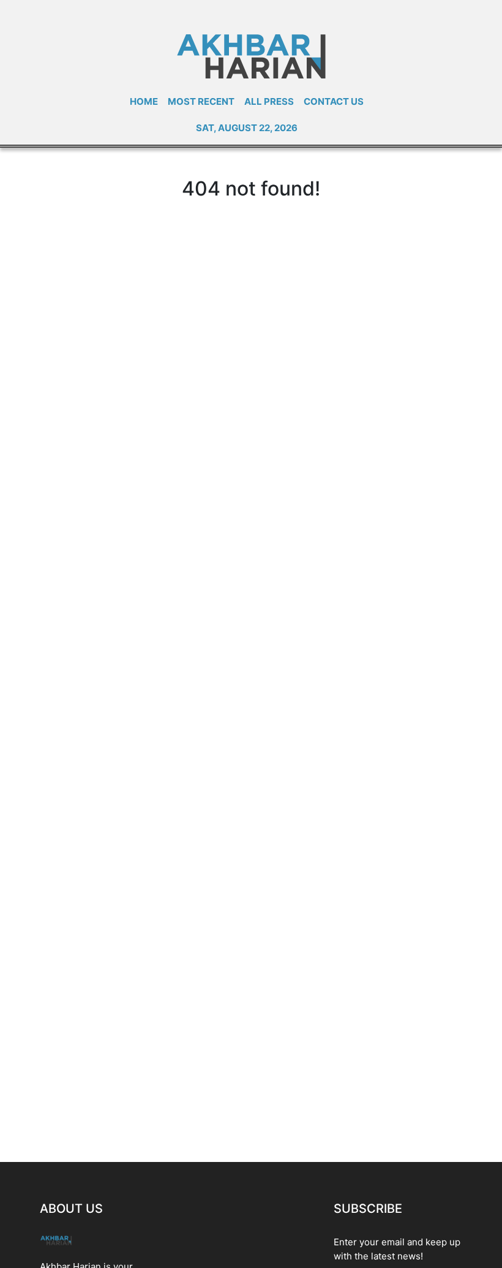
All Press (269, 101)
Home (144, 101)
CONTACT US (334, 101)
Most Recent (201, 101)
